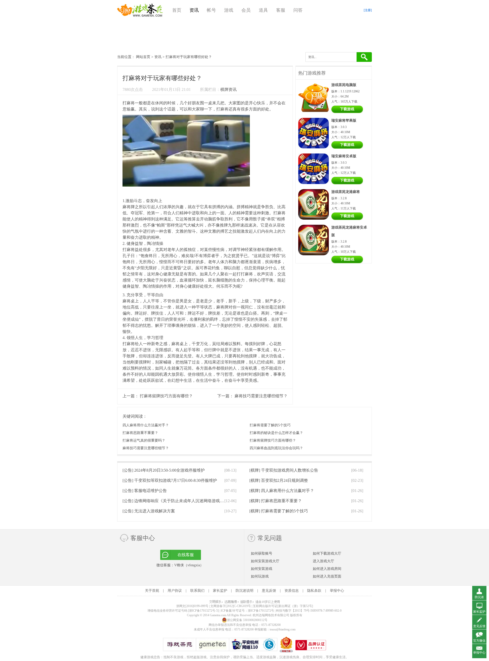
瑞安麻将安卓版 (343, 156)
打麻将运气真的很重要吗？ (144, 440)
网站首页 (143, 57)
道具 (263, 10)
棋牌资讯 (228, 89)
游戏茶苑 (140, 10)
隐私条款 (314, 591)
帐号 (211, 10)
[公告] (164, 470)
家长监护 (220, 591)
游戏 (228, 10)
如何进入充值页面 (327, 576)
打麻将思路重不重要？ (140, 433)
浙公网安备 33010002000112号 (247, 620)
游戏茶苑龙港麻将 (345, 192)
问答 (298, 10)
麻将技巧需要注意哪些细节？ (261, 396)
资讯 (194, 10)
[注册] (368, 10)
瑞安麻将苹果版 (343, 120)
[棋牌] (283, 470)
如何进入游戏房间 (327, 569)
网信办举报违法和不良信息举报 (230, 625)
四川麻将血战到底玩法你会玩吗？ (276, 448)
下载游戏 (347, 109)
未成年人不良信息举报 (209, 629)
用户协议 (175, 591)
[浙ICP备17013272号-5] (203, 610)
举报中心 (337, 591)
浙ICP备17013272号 (261, 610)
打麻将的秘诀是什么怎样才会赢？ (276, 433)
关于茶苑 (152, 591)
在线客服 (186, 555)
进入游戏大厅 (323, 561)
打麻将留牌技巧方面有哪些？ (166, 396)
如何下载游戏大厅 (327, 553)
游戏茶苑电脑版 (343, 85)
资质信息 (291, 591)
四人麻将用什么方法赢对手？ (146, 425)
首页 (176, 10)
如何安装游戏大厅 (265, 561)
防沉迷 (479, 597)
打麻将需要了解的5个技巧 (270, 425)
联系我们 (197, 591)
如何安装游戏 (261, 569)
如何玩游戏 (260, 576)
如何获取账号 (261, 553)
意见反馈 (269, 591)
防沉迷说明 (244, 591)
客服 (280, 10)
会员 (246, 10)
